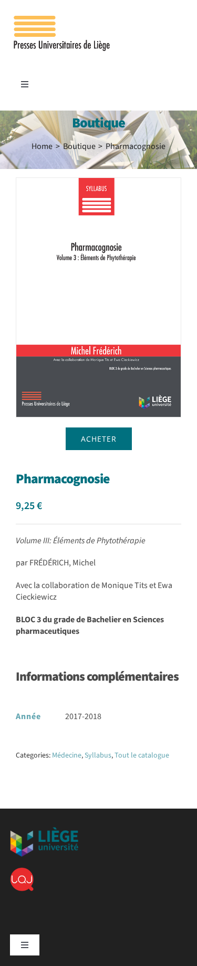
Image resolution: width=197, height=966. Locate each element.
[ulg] (44, 831)
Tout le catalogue (142, 755)
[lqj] (22, 872)
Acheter (99, 439)
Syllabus (98, 755)
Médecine (66, 755)
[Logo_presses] (62, 20)
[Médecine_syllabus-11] (98, 297)
